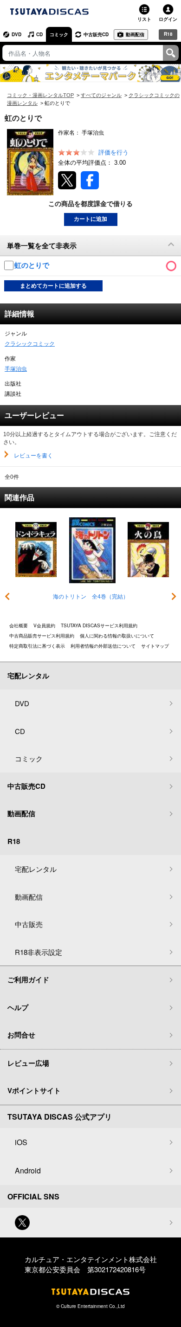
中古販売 (29, 924)
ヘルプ (17, 1007)
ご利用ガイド (28, 979)
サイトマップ (155, 646)
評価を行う (113, 152)
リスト (144, 19)
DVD (16, 34)
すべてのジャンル (101, 95)
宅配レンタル (36, 869)
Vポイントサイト (34, 1090)
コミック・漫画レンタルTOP (40, 95)
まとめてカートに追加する (53, 286)
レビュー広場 (28, 1063)
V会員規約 (44, 625)
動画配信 (135, 34)
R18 (168, 34)
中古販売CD (96, 34)
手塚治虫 (16, 369)
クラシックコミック (30, 344)
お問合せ (21, 1035)
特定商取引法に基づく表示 (37, 646)
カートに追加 (90, 219)
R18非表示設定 (38, 952)
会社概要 (18, 625)
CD (39, 34)
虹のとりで (32, 265)
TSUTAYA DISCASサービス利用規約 (99, 625)
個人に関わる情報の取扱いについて (117, 635)
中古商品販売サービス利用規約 (41, 635)
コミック (59, 34)
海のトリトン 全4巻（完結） (91, 596)
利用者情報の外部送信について (103, 646)
